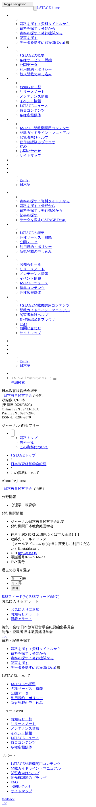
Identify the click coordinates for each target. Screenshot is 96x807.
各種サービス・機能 (36, 60)
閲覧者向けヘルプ (34, 137)
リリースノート (32, 92)
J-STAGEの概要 (32, 55)
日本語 (25, 184)
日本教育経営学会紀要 (28, 464)
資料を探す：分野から (37, 28)
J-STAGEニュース (34, 106)
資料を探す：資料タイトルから (45, 24)
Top (4, 636)
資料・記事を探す (22, 15)
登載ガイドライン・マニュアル (45, 133)
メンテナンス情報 (34, 96)
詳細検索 (18, 382)
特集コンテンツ (32, 110)
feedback (8, 799)
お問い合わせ (30, 151)
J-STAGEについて (22, 47)
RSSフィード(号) (15, 596)
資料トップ (29, 438)
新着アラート (21, 619)
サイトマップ (30, 155)
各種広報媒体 (30, 115)
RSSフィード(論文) (44, 596)
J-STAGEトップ (23, 455)
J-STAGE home (48, 8)
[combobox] (24, 578)
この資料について (34, 447)
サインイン (18, 160)
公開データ (29, 65)
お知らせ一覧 (30, 87)
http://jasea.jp (27, 553)
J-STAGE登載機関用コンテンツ (44, 128)
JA (12, 172)
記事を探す (29, 38)
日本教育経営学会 (18, 395)
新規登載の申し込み (36, 74)
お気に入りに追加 (25, 609)
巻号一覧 (27, 442)
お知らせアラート (25, 614)
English (25, 180)
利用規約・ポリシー (36, 69)
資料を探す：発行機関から (41, 33)
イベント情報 (30, 101)
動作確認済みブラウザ (37, 142)
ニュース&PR (19, 78)
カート (15, 168)
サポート (16, 119)
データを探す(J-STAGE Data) (43, 42)
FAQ (23, 146)
